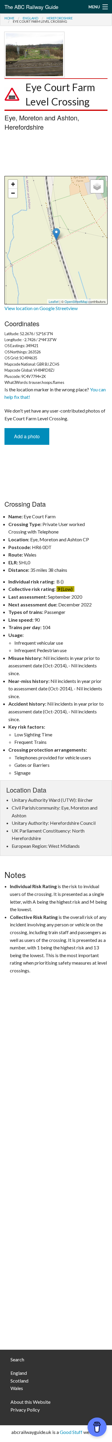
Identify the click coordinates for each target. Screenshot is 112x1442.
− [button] (13, 193)
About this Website (30, 1402)
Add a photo (27, 436)
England (30, 18)
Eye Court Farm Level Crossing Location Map (55, 240)
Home (9, 18)
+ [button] (13, 184)
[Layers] (97, 186)
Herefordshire (60, 18)
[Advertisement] (56, 155)
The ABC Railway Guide (31, 6)
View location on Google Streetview (41, 308)
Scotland (19, 1380)
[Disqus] (56, 1104)
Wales (16, 1388)
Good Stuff (71, 1432)
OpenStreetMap (76, 301)
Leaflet (54, 301)
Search (17, 1359)
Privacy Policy (25, 1409)
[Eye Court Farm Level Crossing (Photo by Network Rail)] (34, 54)
